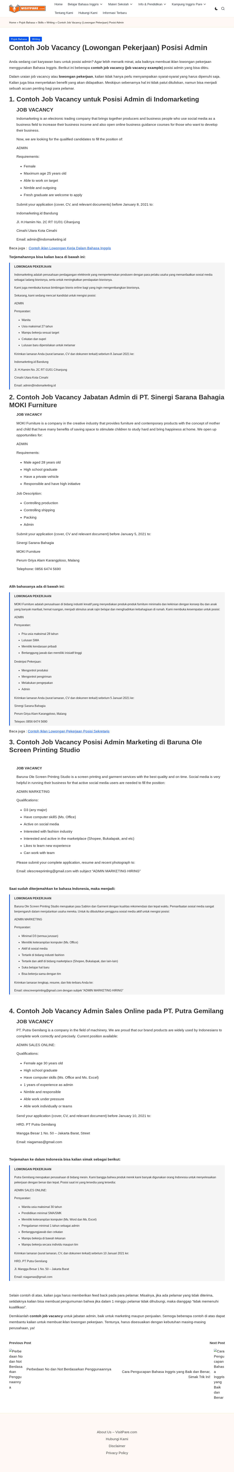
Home (12, 22)
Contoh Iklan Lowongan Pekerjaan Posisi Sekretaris (69, 731)
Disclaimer (117, 1446)
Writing (51, 22)
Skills (41, 22)
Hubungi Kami (117, 1439)
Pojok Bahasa (27, 22)
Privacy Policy (117, 1453)
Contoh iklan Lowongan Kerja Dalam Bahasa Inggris (70, 248)
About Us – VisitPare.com (117, 1432)
